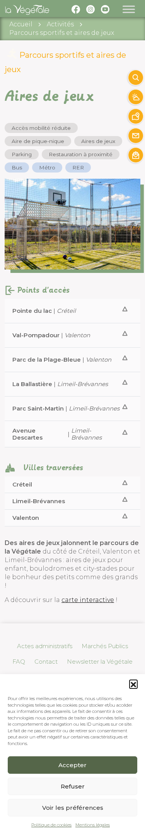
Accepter (72, 765)
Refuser (73, 786)
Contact (46, 661)
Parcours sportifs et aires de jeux (61, 32)
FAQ (18, 661)
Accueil (20, 24)
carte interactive (87, 600)
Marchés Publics (105, 646)
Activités (60, 24)
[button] (133, 684)
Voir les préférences (72, 807)
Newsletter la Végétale (100, 661)
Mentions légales (92, 825)
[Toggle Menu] (129, 9)
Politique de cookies (51, 825)
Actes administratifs (44, 646)
